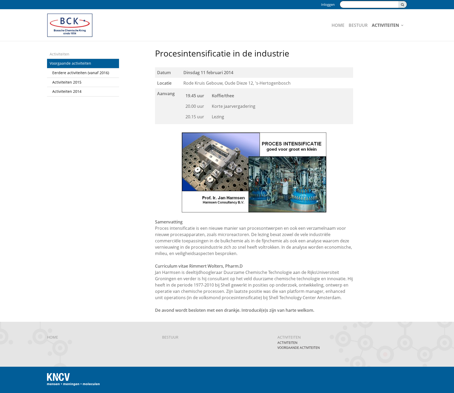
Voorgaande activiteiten (70, 63)
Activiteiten (385, 25)
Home (338, 25)
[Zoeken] (402, 4)
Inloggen (328, 4)
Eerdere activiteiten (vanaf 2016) (80, 72)
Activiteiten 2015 (66, 82)
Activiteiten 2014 (66, 91)
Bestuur (358, 25)
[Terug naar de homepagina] (107, 25)
